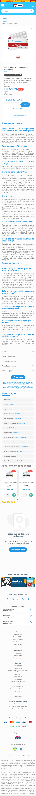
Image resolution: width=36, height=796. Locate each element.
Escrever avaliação (18, 550)
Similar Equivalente (22, 461)
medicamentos (5, 762)
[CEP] (18, 103)
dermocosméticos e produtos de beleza (20, 762)
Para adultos (15, 432)
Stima (9, 399)
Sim (16, 456)
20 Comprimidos (15, 428)
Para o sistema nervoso (19, 437)
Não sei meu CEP (18, 108)
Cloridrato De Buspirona (19, 442)
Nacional (11, 409)
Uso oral (21, 451)
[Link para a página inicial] (3, 23)
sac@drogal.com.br (21, 779)
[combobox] (17, 11)
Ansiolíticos (22, 423)
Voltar (5, 20)
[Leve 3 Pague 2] (18, 1)
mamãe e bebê (10, 763)
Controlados (9, 23)
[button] (2, 5)
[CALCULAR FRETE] (25, 104)
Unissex (11, 404)
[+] (9, 495)
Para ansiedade (23, 446)
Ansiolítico (16, 23)
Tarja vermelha (16, 413)
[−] (5, 495)
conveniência (17, 763)
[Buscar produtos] (32, 11)
